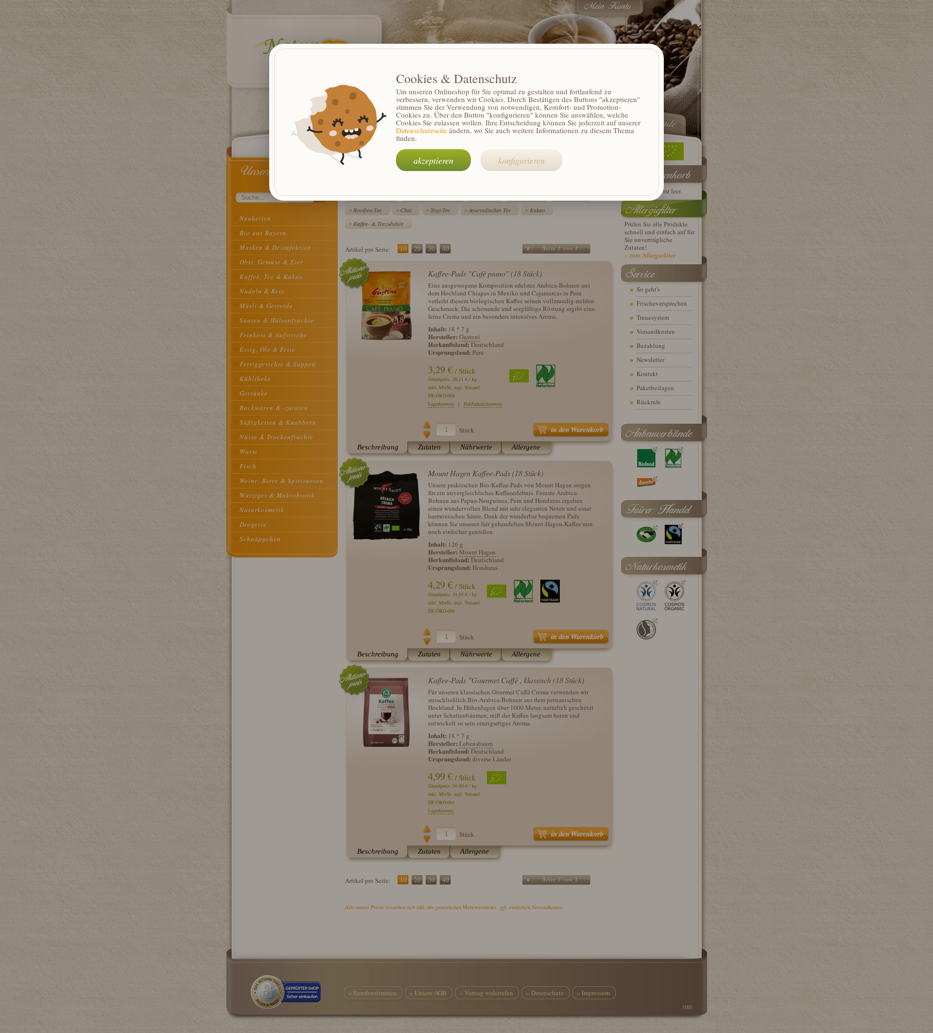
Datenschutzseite (421, 130)
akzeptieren (433, 160)
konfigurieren (521, 160)
